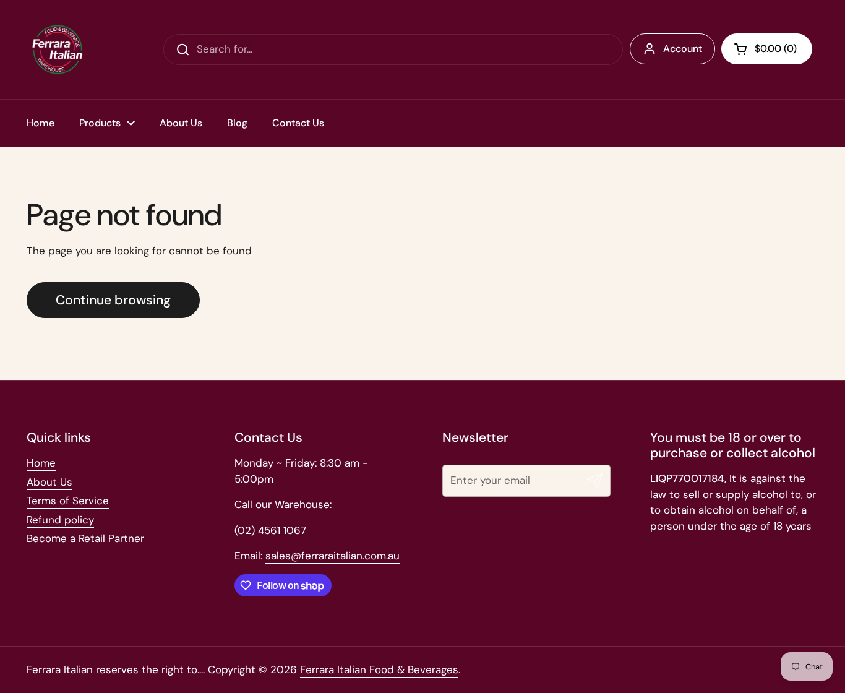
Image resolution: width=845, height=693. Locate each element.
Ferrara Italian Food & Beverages (379, 669)
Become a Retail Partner (85, 538)
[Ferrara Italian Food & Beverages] (57, 49)
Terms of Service (68, 500)
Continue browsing (113, 300)
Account (682, 48)
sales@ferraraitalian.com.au (332, 555)
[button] (766, 48)
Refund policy (60, 520)
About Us (49, 482)
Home (41, 463)
